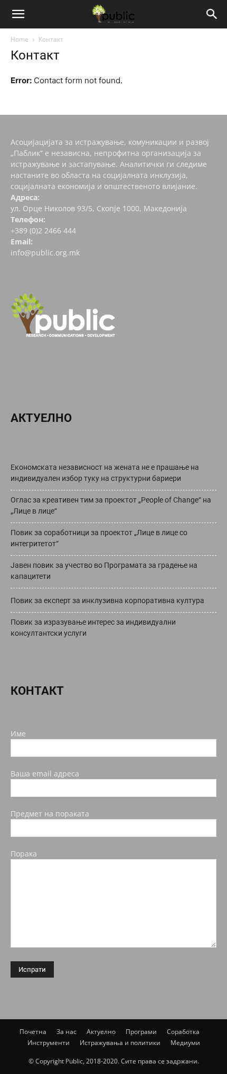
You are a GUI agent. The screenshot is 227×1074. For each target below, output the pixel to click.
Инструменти (48, 1042)
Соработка (183, 1031)
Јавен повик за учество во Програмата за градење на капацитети (104, 570)
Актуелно (101, 1031)
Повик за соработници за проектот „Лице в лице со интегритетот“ (99, 538)
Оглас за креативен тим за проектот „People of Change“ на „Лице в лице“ (111, 505)
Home (20, 39)
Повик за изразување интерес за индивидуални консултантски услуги (93, 627)
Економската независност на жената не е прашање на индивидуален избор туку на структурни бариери (105, 472)
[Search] (212, 14)
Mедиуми (185, 1042)
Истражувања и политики (120, 1042)
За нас (66, 1031)
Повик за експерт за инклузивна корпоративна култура (107, 600)
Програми (141, 1031)
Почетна (33, 1031)
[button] (18, 14)
